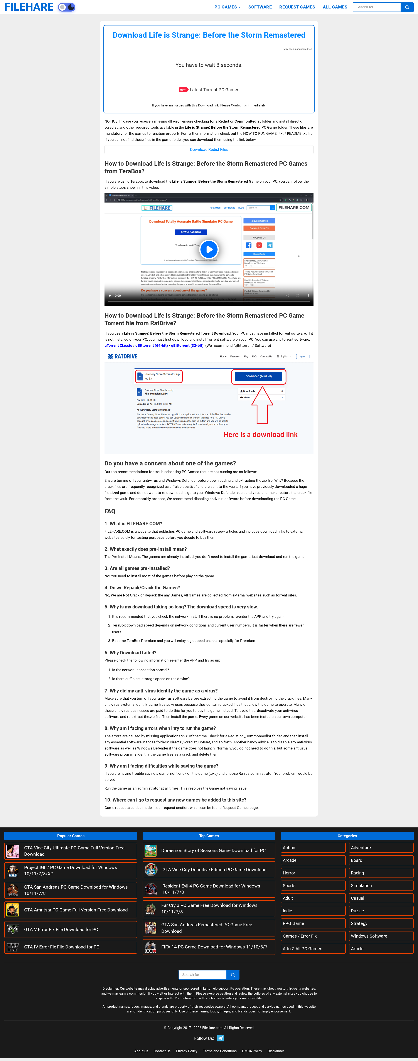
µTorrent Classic (118, 345)
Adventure (361, 847)
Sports (289, 885)
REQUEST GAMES (297, 7)
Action (289, 847)
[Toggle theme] (66, 7)
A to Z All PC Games (302, 948)
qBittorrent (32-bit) (187, 345)
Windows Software (369, 936)
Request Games (235, 807)
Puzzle (357, 910)
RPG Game (293, 923)
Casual (357, 898)
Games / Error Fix (300, 936)
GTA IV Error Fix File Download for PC (61, 947)
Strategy (359, 923)
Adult (288, 898)
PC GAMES (225, 7)
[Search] (407, 7)
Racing (357, 873)
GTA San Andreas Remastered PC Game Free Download (206, 928)
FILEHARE (29, 7)
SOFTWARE (260, 7)
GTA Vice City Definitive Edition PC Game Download (214, 869)
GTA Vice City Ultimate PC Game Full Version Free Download (74, 851)
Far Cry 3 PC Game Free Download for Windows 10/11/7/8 (209, 908)
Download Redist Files (209, 149)
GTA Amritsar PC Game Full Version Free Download (76, 910)
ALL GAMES (335, 7)
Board (356, 860)
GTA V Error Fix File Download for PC (61, 929)
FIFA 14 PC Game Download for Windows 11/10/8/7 (214, 947)
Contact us (239, 105)
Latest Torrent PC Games (214, 89)
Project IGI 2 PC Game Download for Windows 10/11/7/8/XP (70, 870)
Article (357, 948)
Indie (287, 910)
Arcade (290, 860)
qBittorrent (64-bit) (151, 345)
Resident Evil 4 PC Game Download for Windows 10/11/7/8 (211, 889)
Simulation (361, 885)
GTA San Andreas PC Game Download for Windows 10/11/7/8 (76, 890)
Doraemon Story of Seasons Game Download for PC (213, 850)
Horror (289, 873)
